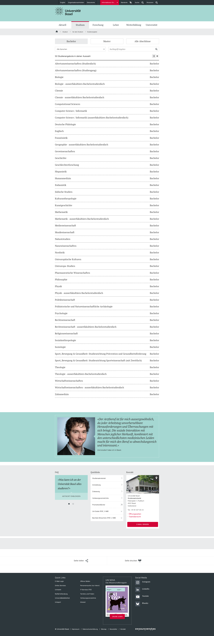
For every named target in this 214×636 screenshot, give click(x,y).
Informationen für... (108, 2)
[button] (81, 560)
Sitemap (103, 629)
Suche (136, 3)
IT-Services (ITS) (86, 589)
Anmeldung (96, 485)
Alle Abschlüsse (143, 41)
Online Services (60, 585)
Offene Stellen (85, 581)
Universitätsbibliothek (62, 598)
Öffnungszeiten (135, 514)
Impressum (75, 629)
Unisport (58, 602)
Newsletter (113, 629)
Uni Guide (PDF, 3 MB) (100, 511)
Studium (80, 24)
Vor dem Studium (77, 32)
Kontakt (123, 629)
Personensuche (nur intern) (90, 585)
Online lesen (117, 616)
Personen (149, 3)
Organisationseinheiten (76, 2)
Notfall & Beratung (61, 594)
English (62, 2)
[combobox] (80, 49)
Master (107, 41)
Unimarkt (58, 589)
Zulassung (96, 491)
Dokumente (91, 2)
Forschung (98, 24)
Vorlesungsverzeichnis (100, 498)
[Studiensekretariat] (156, 478)
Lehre (116, 24)
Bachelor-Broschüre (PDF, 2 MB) (104, 518)
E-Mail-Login (59, 581)
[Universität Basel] (68, 11)
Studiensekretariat (99, 478)
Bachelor (71, 41)
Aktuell (62, 24)
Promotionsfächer (98, 505)
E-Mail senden (143, 524)
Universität (151, 24)
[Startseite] (57, 32)
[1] (69, 504)
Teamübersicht (135, 517)
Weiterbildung (133, 24)
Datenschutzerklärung (90, 629)
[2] (73, 504)
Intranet (82, 602)
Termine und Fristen (87, 594)
